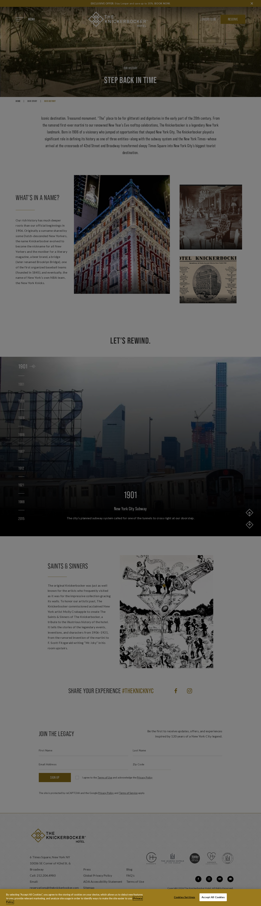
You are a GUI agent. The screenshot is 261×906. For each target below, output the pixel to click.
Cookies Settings (184, 897)
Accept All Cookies (213, 897)
